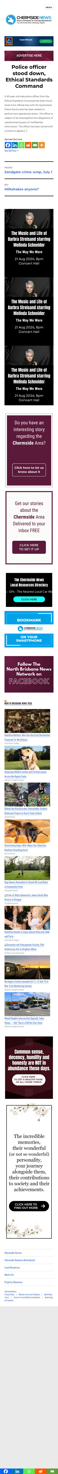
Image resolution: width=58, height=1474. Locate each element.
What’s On (9, 1274)
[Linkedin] (15, 145)
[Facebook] (8, 145)
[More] (42, 145)
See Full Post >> (12, 150)
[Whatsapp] (21, 145)
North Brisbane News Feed (18, 703)
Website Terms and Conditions (29, 1294)
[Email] (35, 145)
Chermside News (10, 1291)
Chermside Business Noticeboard (20, 1260)
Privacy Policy (9, 1294)
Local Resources (12, 1267)
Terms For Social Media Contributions (27, 1297)
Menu (49, 7)
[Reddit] (28, 145)
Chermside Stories (13, 1253)
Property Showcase (13, 1282)
